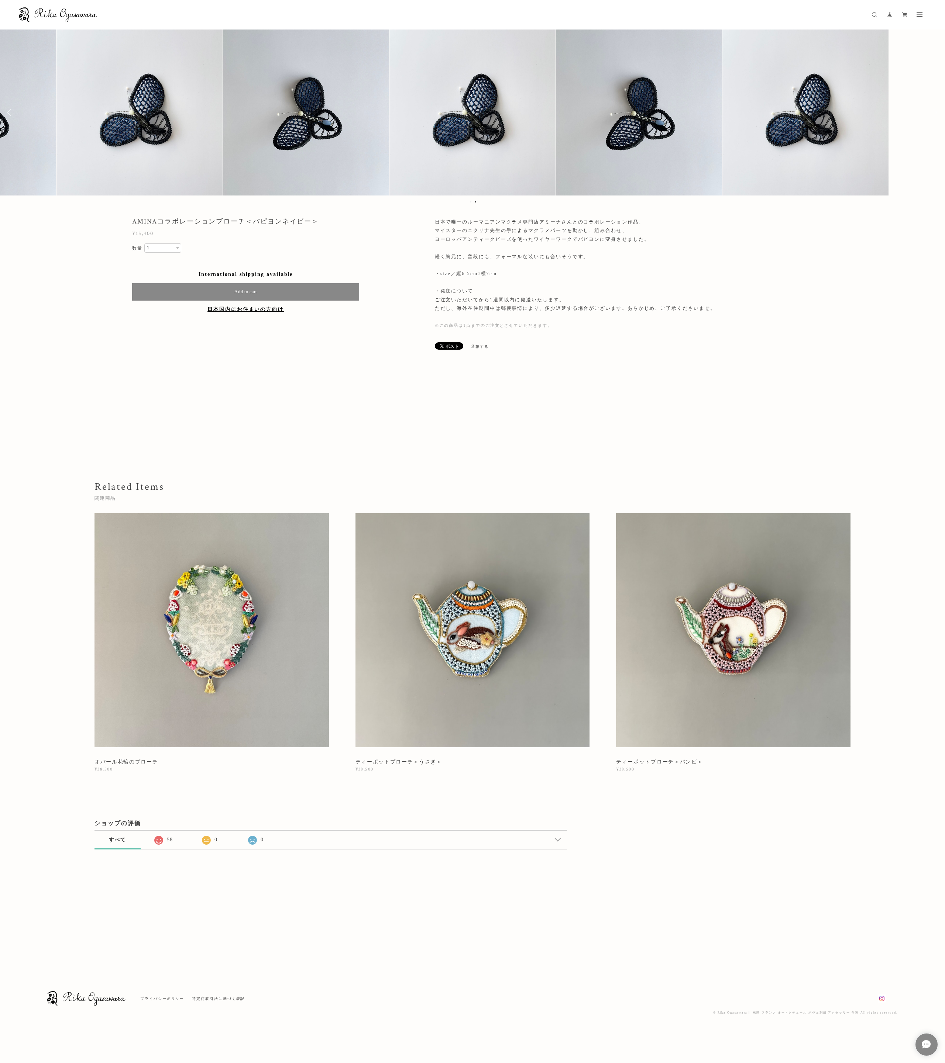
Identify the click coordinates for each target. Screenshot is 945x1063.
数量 (137, 248)
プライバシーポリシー (162, 999)
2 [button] (475, 201)
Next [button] (934, 112)
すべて (118, 839)
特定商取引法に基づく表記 (218, 999)
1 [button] (470, 201)
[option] (306, 112)
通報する (480, 346)
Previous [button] (11, 112)
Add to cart (245, 291)
